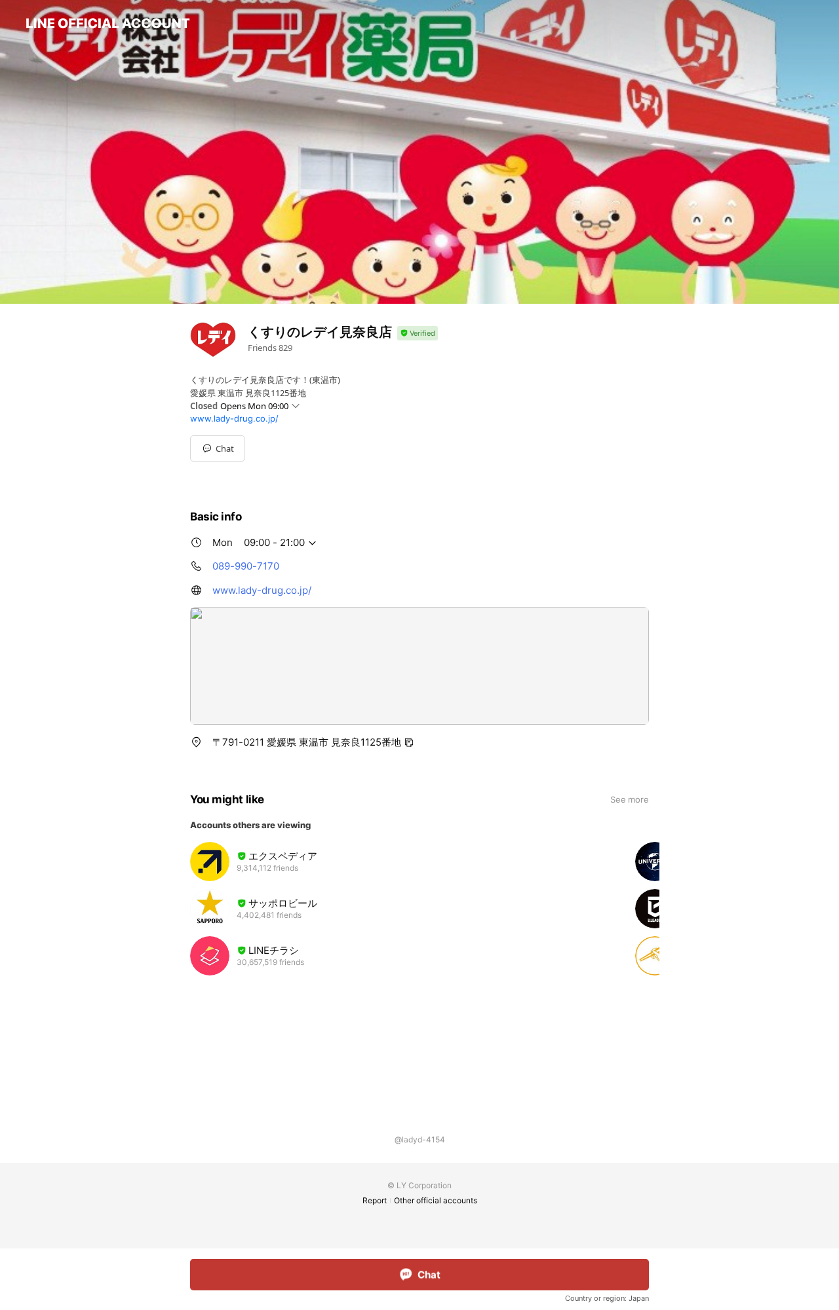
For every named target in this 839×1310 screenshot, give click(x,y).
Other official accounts (435, 1200)
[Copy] (409, 742)
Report (374, 1200)
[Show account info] (417, 333)
